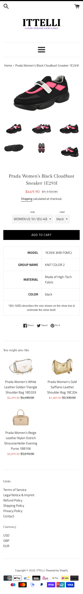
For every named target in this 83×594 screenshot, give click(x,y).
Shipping (26, 198)
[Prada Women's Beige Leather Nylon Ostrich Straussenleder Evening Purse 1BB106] (20, 417)
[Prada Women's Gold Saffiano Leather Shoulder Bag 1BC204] (62, 366)
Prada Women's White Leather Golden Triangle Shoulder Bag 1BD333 (20, 387)
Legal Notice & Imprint (18, 494)
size (32, 212)
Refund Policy (12, 500)
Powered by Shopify (57, 570)
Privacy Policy (12, 510)
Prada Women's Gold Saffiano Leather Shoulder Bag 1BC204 (62, 387)
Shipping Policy (13, 505)
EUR (6, 545)
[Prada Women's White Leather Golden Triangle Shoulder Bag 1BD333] (20, 366)
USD (6, 535)
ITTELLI (40, 570)
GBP (6, 540)
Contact (8, 516)
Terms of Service (15, 489)
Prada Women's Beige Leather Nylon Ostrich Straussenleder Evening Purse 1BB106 (20, 440)
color (62, 212)
